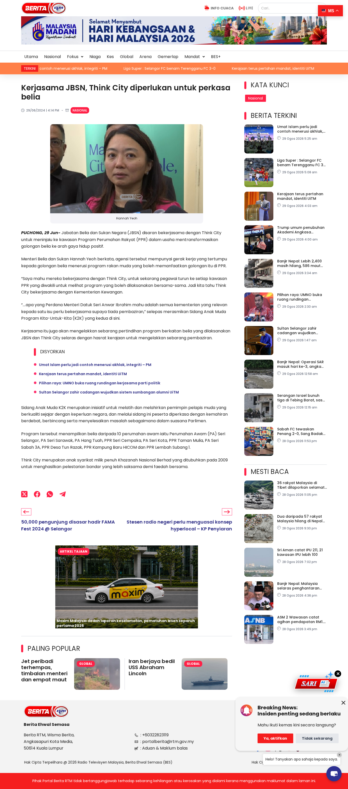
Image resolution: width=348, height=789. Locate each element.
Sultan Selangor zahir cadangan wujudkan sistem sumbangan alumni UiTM (109, 392)
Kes (110, 57)
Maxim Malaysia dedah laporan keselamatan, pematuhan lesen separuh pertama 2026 (126, 623)
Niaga (95, 57)
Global (126, 57)
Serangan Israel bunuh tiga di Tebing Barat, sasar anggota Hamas (302, 397)
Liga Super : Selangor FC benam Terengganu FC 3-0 (109, 68)
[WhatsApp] (50, 494)
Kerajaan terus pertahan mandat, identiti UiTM (212, 68)
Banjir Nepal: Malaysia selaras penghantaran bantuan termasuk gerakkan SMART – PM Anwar (298, 585)
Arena (145, 57)
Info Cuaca (222, 8)
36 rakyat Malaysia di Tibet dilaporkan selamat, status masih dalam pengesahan (301, 485)
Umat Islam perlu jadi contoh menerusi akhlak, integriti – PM (95, 364)
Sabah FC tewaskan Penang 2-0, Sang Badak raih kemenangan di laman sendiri (300, 431)
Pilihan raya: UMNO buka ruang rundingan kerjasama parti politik (99, 383)
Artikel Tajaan (73, 551)
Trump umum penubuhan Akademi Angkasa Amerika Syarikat (301, 229)
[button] (75, 57)
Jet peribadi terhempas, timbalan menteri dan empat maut (44, 670)
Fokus (72, 57)
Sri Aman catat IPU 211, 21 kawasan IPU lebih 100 (300, 552)
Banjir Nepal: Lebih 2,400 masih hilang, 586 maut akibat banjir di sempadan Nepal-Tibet (301, 263)
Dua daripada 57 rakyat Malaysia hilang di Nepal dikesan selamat (300, 518)
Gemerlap (168, 57)
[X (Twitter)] (24, 494)
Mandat (192, 57)
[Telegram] (62, 494)
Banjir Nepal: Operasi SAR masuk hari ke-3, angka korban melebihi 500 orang (300, 364)
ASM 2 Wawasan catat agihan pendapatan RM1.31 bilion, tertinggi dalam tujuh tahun (302, 619)
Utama (31, 57)
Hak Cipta (260, 762)
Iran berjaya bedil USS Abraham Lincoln (152, 667)
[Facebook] (37, 494)
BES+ (216, 57)
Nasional (52, 57)
